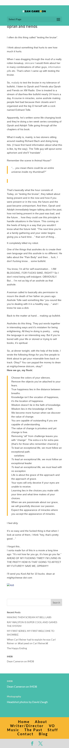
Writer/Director (27, 726)
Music (13, 730)
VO (52, 726)
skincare (29, 63)
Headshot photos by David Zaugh (27, 702)
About (41, 721)
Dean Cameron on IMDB (20, 661)
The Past (33, 730)
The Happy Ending (17, 648)
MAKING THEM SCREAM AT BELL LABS (29, 617)
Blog (43, 734)
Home (24, 721)
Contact (25, 734)
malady (15, 82)
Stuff (53, 730)
